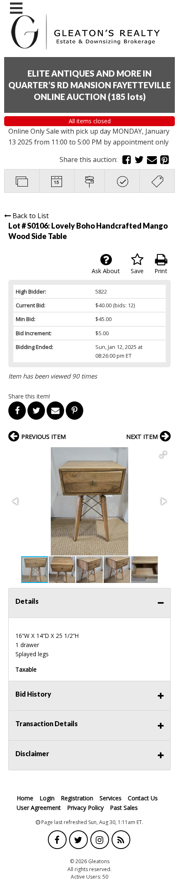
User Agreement (39, 808)
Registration (77, 798)
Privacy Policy (85, 808)
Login (47, 798)
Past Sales (124, 808)
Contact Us (143, 798)
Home (25, 798)
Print (160, 271)
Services (110, 798)
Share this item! (29, 396)
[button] (163, 454)
